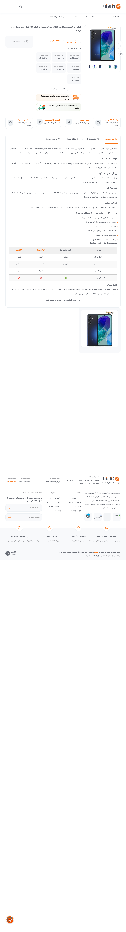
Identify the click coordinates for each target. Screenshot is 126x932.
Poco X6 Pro (19, 250)
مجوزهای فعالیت (75, 502)
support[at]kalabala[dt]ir (50, 482)
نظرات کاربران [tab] (71, 139)
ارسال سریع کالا (56, 510)
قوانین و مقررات (75, 510)
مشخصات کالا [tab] (90, 139)
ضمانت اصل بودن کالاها (53, 502)
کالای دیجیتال (54, 40)
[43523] (120, 43)
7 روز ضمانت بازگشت (54, 506)
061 (10, 482)
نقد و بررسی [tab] (109, 139)
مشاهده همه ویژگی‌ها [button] (58, 89)
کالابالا (119, 17)
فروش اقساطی (76, 506)
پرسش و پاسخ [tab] (51, 139)
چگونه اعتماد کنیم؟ (54, 498)
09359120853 (24, 482)
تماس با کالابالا (76, 498)
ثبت (9, 507)
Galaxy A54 (41, 250)
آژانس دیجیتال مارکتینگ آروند (95, 555)
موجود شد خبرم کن (17, 41)
